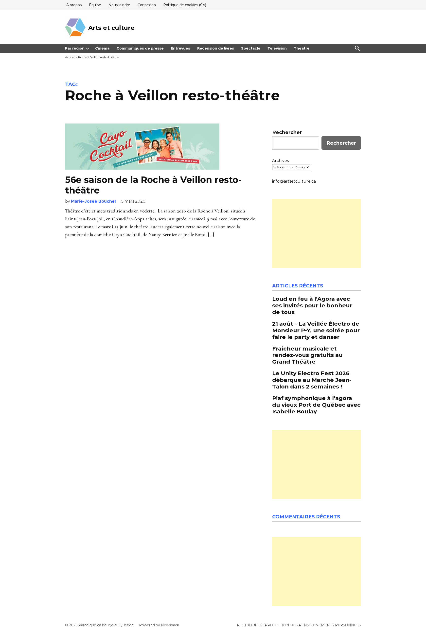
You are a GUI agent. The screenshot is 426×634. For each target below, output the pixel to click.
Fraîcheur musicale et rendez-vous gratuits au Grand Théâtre (307, 355)
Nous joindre (119, 5)
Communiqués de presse (140, 48)
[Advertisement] (316, 233)
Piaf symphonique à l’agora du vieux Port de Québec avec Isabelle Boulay (316, 405)
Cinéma (102, 48)
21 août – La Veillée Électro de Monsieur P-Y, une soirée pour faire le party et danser (316, 330)
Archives (280, 160)
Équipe (95, 5)
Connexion (147, 5)
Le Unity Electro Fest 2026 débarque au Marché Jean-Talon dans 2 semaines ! (311, 380)
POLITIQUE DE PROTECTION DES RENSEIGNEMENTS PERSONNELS (299, 625)
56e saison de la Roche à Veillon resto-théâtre (153, 185)
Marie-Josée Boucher (93, 201)
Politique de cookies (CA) (184, 5)
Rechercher (287, 132)
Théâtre (301, 48)
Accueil (70, 57)
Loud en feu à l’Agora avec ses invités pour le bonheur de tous (312, 305)
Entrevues (180, 48)
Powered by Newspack (159, 625)
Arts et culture (111, 27)
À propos (74, 5)
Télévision (277, 48)
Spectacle (250, 48)
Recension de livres (215, 48)
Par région (75, 48)
